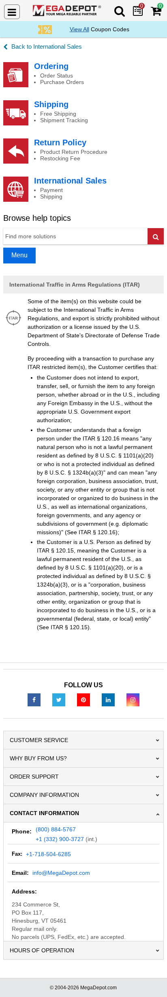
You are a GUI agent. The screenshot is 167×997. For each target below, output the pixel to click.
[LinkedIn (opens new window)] (108, 699)
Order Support (34, 776)
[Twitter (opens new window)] (58, 699)
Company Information (44, 795)
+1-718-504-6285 (48, 854)
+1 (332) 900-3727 (60, 839)
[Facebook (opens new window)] (34, 699)
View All (79, 29)
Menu (19, 255)
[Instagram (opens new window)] (132, 699)
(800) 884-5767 (56, 829)
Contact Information (44, 813)
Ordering (51, 66)
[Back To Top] (154, 974)
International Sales (70, 181)
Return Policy (60, 142)
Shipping (51, 104)
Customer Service (39, 740)
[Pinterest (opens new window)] (83, 699)
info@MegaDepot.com (61, 873)
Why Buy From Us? (38, 758)
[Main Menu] (12, 11)
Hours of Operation (42, 950)
